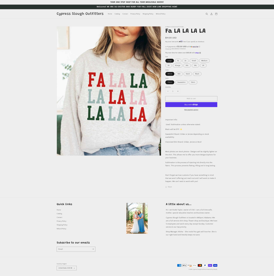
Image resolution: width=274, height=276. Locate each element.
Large (170, 61)
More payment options (191, 109)
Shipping (168, 48)
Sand (188, 74)
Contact (59, 217)
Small (194, 61)
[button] (206, 14)
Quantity (168, 87)
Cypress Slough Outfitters (200, 269)
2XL (187, 65)
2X (203, 65)
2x (185, 61)
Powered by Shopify (212, 269)
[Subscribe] (93, 249)
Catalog (59, 214)
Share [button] (170, 187)
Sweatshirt (181, 82)
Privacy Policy (61, 221)
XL (178, 61)
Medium (204, 61)
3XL (195, 65)
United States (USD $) (65, 268)
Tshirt (193, 82)
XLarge (177, 65)
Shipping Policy (62, 225)
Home (59, 210)
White (170, 74)
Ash (179, 74)
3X (169, 65)
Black (197, 74)
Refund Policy (61, 229)
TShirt (170, 82)
